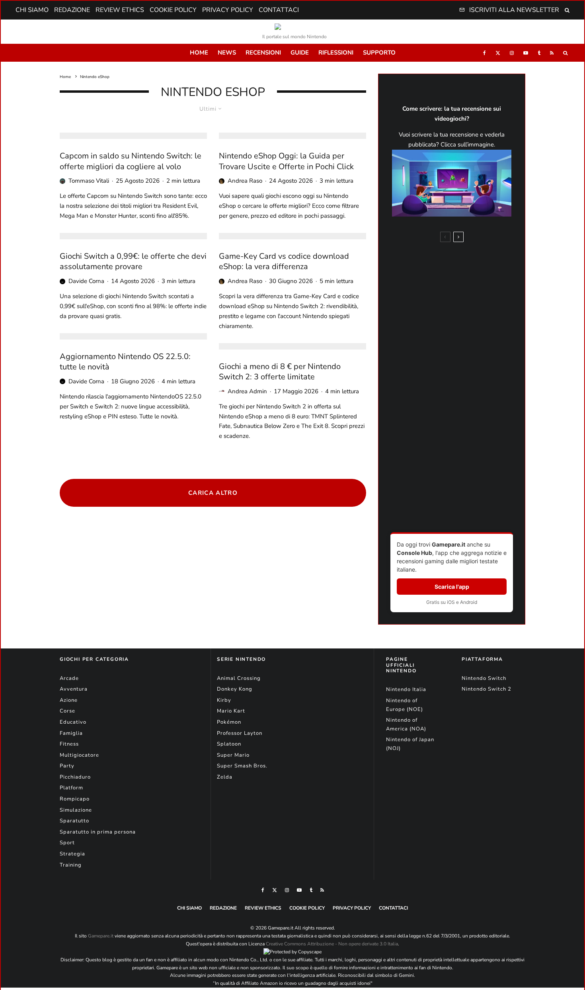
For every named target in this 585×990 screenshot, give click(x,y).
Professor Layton (239, 733)
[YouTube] (526, 53)
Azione (69, 700)
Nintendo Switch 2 (486, 689)
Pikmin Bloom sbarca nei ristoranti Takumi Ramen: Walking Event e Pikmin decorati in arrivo (461, 262)
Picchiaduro (75, 777)
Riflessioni (335, 53)
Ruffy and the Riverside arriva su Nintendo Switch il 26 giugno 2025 (467, 507)
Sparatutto (74, 820)
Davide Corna (86, 281)
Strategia (72, 853)
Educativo (73, 722)
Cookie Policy (173, 10)
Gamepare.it (100, 936)
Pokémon (229, 722)
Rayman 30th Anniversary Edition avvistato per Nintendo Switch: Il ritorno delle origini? (465, 361)
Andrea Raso (245, 181)
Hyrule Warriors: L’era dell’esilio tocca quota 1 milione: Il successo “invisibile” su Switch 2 (461, 398)
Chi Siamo (32, 10)
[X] (498, 53)
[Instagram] (512, 53)
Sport (67, 842)
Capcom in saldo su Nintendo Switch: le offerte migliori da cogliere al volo (130, 161)
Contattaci (279, 10)
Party (67, 765)
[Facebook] (484, 53)
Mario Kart (231, 711)
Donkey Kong (234, 689)
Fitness (69, 744)
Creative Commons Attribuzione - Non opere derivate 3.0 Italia (332, 944)
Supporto (379, 53)
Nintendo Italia (406, 689)
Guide (300, 53)
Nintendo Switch (484, 678)
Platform (71, 787)
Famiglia (71, 733)
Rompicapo (75, 799)
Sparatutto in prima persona (98, 832)
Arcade (69, 678)
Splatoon (229, 744)
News (227, 53)
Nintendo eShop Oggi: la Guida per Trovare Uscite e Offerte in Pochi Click (286, 161)
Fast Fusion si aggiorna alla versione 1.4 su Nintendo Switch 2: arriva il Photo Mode (467, 436)
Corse (67, 711)
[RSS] (551, 53)
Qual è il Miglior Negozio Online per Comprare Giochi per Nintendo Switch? (465, 327)
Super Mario (233, 755)
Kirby (224, 700)
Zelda (224, 777)
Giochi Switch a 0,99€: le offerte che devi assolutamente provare (133, 261)
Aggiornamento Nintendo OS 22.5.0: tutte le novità (125, 362)
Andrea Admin (247, 391)
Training (71, 865)
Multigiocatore (79, 755)
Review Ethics (120, 10)
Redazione (72, 10)
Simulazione (76, 810)
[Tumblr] (539, 53)
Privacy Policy (227, 10)
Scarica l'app (452, 586)
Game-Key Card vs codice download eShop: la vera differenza (284, 261)
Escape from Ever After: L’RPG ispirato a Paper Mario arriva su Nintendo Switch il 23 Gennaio (468, 473)
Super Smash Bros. (242, 765)
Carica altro (213, 493)
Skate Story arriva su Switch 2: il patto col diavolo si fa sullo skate (468, 296)
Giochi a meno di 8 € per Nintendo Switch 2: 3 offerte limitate (280, 372)
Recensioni (263, 53)
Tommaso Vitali (88, 181)
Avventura (74, 689)
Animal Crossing (239, 678)
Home (199, 53)
